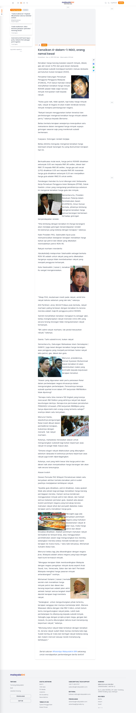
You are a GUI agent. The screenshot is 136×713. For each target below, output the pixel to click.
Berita (100, 699)
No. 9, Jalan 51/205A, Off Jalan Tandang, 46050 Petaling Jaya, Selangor (111, 691)
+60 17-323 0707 (74, 684)
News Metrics (44, 697)
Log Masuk (114, 3)
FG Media (42, 689)
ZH (24, 3)
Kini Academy (44, 695)
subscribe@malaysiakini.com (78, 687)
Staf (11, 688)
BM (21, 3)
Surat (99, 704)
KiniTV (41, 684)
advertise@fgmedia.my (76, 704)
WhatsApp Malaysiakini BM (64, 651)
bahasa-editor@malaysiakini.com (80, 694)
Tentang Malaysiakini (17, 685)
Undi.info (42, 692)
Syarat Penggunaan (46, 705)
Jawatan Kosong (15, 691)
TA (27, 3)
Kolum (100, 702)
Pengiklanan (21, 696)
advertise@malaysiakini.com (78, 702)
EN (18, 3)
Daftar (121, 3)
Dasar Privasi (44, 707)
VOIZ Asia (42, 687)
